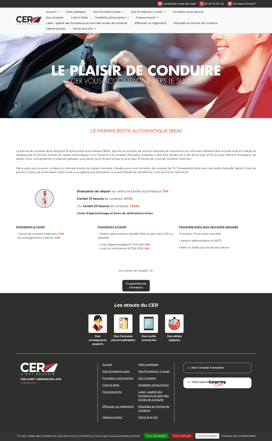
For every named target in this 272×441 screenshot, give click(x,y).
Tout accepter (156, 436)
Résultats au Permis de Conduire (196, 23)
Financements (146, 17)
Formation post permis (188, 12)
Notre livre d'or (83, 28)
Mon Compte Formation (207, 367)
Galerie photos (56, 28)
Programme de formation (136, 285)
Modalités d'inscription (111, 17)
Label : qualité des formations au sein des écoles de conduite (86, 23)
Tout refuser (182, 436)
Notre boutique (243, 17)
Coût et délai (79, 17)
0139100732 (29, 383)
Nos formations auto (107, 12)
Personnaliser (207, 436)
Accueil (51, 12)
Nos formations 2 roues (147, 12)
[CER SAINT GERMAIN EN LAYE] (28, 20)
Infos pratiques (76, 12)
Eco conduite (54, 17)
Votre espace (200, 382)
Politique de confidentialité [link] (238, 436)
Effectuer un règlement (150, 23)
